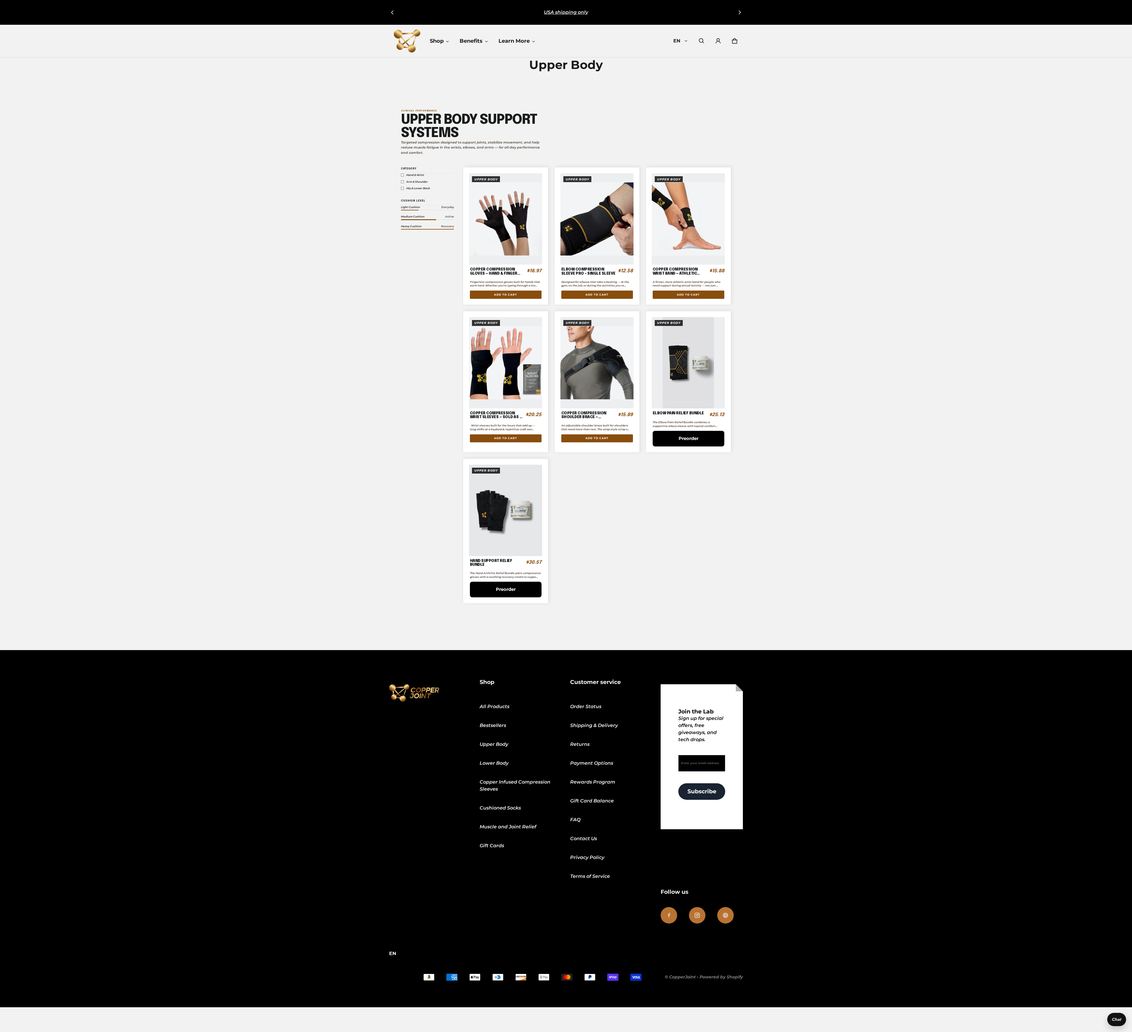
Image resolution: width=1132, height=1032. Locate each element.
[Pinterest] (725, 915)
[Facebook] (669, 915)
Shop (437, 41)
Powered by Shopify (721, 977)
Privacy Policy (587, 857)
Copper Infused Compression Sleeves (515, 785)
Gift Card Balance (592, 801)
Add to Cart (505, 294)
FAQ (575, 819)
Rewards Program (592, 782)
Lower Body (494, 763)
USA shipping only (566, 12)
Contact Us (583, 838)
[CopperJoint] (407, 40)
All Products (494, 706)
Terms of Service (590, 876)
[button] (701, 41)
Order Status (585, 706)
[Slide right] (739, 12)
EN (676, 41)
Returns (580, 744)
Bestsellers (493, 725)
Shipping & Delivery (594, 725)
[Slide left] (392, 12)
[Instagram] (697, 915)
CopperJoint (682, 977)
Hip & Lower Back (418, 188)
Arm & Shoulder (417, 181)
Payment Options (591, 763)
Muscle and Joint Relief (508, 827)
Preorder (688, 438)
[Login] (718, 41)
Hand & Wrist (415, 175)
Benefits (471, 41)
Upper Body (494, 744)
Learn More (514, 41)
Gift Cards (492, 845)
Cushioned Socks (500, 808)
